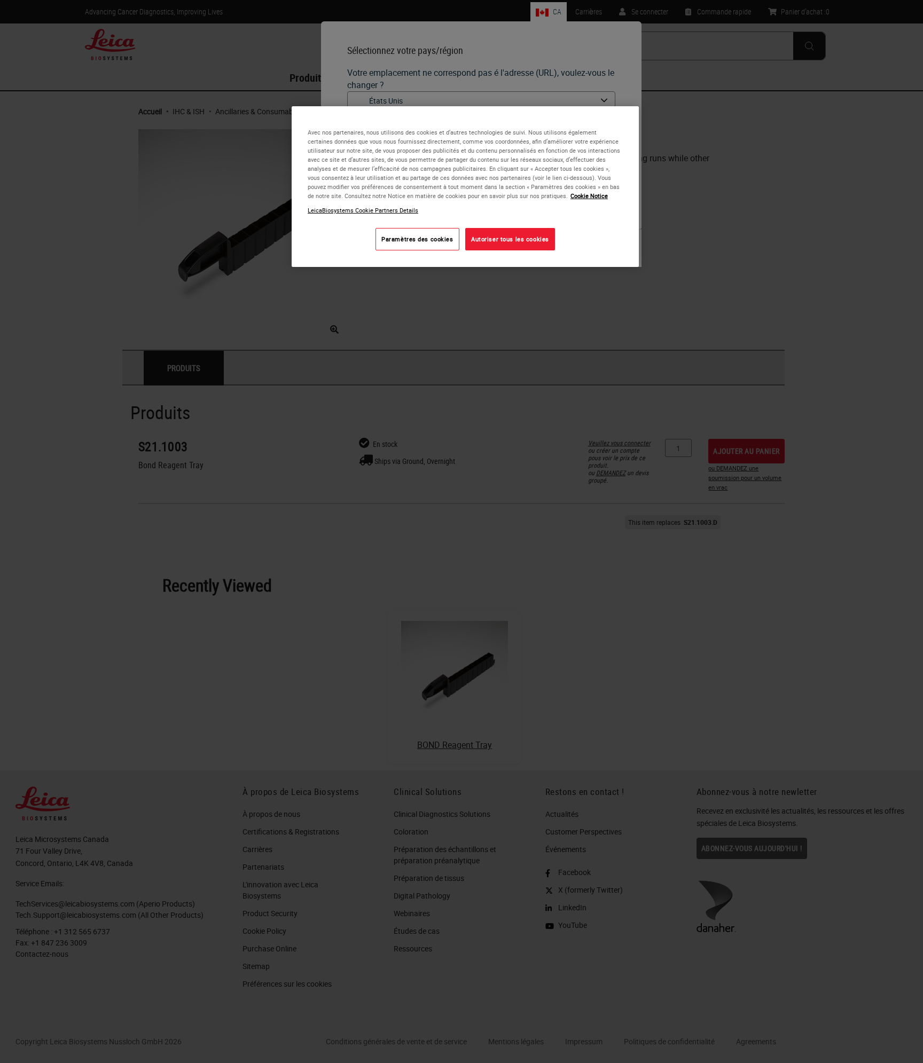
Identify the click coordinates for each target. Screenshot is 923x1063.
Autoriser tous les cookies (510, 239)
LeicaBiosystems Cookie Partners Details (363, 211)
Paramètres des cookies (417, 239)
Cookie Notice (589, 196)
